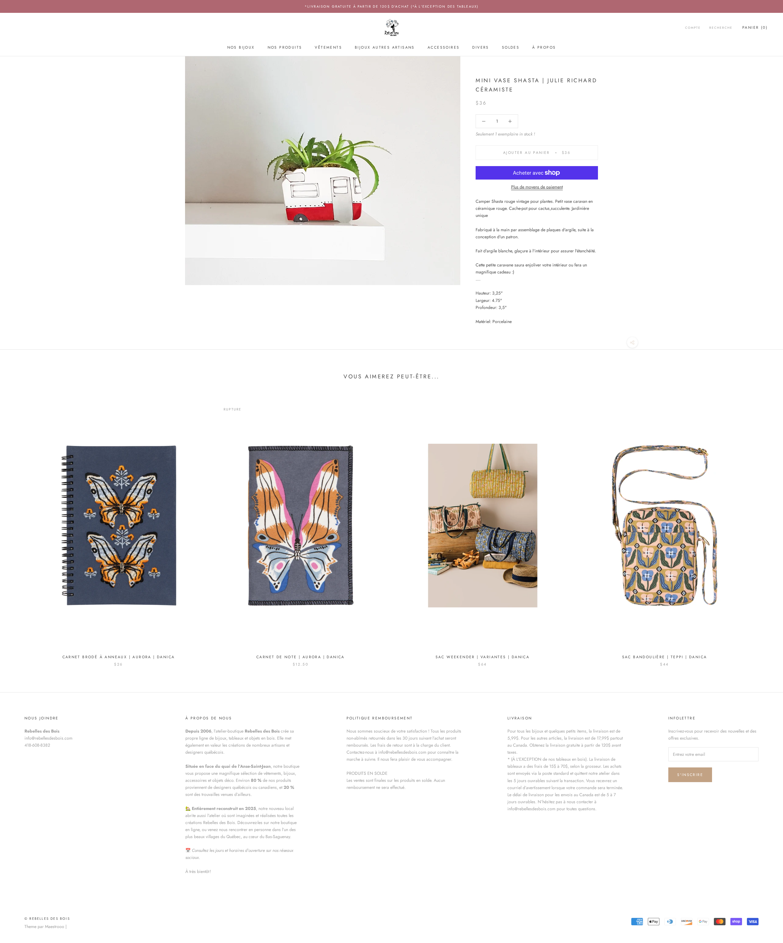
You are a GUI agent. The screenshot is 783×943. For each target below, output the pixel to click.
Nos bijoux (241, 47)
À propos (544, 47)
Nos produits (285, 47)
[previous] (19, 528)
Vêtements (328, 47)
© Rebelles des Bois (47, 918)
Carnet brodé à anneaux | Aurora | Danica (118, 657)
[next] (764, 528)
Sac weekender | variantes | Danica (483, 657)
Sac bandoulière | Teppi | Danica (664, 657)
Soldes (510, 47)
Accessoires (443, 47)
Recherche (721, 28)
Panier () (755, 28)
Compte (693, 28)
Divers (480, 47)
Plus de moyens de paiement (537, 187)
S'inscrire (690, 775)
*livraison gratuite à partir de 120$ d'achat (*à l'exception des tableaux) (392, 6)
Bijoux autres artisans (385, 47)
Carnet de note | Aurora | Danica (300, 657)
